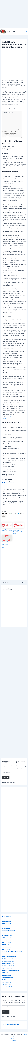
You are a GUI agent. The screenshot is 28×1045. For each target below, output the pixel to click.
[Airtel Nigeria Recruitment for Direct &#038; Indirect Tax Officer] (18, 525)
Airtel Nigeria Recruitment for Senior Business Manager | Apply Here (5, 544)
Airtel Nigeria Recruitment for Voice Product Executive (7, 530)
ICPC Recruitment (6, 923)
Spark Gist (11, 31)
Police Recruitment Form (8, 961)
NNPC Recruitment (6, 949)
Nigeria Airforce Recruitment (9, 956)
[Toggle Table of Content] (18, 130)
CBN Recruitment (6, 916)
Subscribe (5, 777)
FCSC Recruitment (6, 984)
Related (7, 136)
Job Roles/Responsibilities (10, 133)
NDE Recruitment (6, 926)
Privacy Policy (14, 1038)
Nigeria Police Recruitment (8, 958)
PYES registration (6, 947)
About (14, 1036)
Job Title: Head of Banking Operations (11, 131)
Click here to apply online (8, 482)
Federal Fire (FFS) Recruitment (10, 987)
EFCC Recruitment (6, 919)
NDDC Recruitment (6, 975)
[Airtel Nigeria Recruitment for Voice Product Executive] (7, 525)
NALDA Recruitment (7, 940)
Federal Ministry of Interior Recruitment (12, 951)
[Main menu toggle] (26, 31)
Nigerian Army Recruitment (9, 963)
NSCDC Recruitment (7, 968)
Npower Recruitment (7, 942)
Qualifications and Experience (11, 134)
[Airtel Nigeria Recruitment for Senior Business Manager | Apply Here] (7, 538)
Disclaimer (14, 1040)
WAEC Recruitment (6, 944)
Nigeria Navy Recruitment (8, 930)
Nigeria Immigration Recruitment (10, 979)
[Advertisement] (14, 14)
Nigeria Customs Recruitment (9, 954)
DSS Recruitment (6, 972)
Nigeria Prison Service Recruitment (11, 965)
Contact (14, 1042)
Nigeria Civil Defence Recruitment (10, 933)
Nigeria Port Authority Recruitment (10, 970)
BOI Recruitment (6, 928)
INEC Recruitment (6, 921)
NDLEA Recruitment (7, 935)
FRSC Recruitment (6, 982)
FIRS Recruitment (6, 937)
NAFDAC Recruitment (7, 977)
